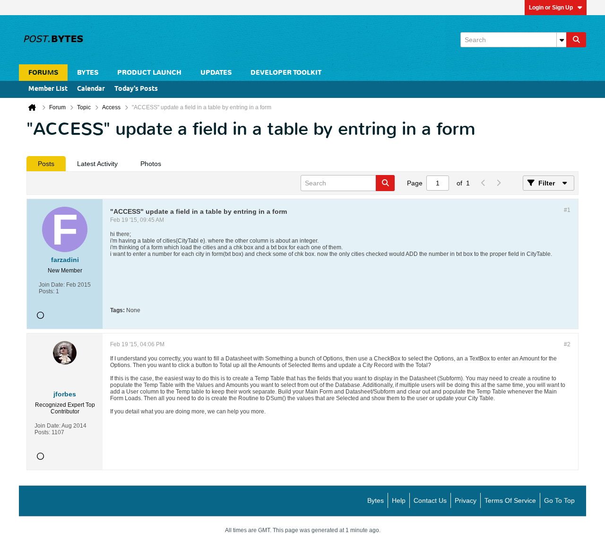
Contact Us (430, 500)
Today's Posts (136, 89)
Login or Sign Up (551, 7)
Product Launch (149, 72)
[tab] (46, 163)
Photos (150, 163)
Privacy (465, 500)
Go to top (559, 500)
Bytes (375, 500)
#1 (567, 210)
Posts (46, 163)
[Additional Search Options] (561, 39)
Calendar (91, 89)
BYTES (87, 72)
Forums (43, 72)
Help (399, 500)
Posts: (46, 291)
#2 (567, 344)
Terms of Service (510, 500)
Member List (48, 89)
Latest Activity (97, 163)
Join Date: (52, 284)
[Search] (576, 39)
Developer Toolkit (286, 72)
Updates (216, 72)
